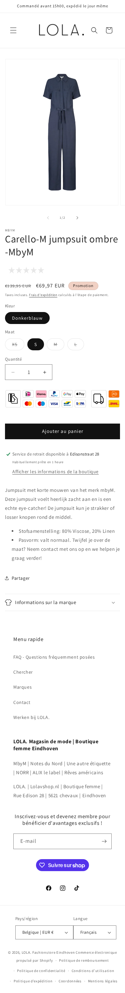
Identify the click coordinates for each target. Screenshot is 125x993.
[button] (13, 30)
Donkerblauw (27, 318)
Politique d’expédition (33, 981)
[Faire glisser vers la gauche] (48, 217)
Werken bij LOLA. (31, 717)
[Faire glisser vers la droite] (77, 217)
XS (18, 345)
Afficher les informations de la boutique (55, 472)
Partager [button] (21, 578)
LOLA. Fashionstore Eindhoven (48, 952)
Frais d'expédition (43, 295)
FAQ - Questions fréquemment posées (54, 657)
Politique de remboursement (84, 960)
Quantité (13, 359)
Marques (22, 687)
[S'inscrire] (104, 841)
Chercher (23, 672)
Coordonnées (70, 981)
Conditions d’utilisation (93, 970)
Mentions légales (103, 981)
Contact (21, 702)
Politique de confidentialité (41, 970)
